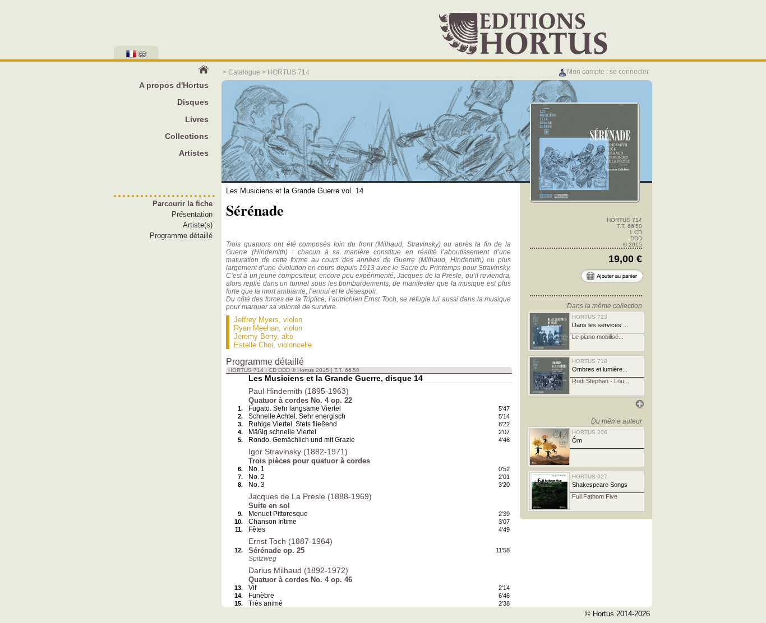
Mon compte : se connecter (608, 72)
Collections (187, 136)
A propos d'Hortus (174, 85)
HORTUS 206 (589, 432)
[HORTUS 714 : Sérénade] (584, 199)
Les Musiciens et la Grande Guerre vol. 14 (294, 191)
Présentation (192, 214)
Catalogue (244, 72)
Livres (197, 119)
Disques (193, 101)
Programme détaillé (181, 235)
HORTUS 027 (589, 476)
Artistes (194, 152)
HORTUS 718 (589, 361)
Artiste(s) (198, 225)
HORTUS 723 (589, 317)
